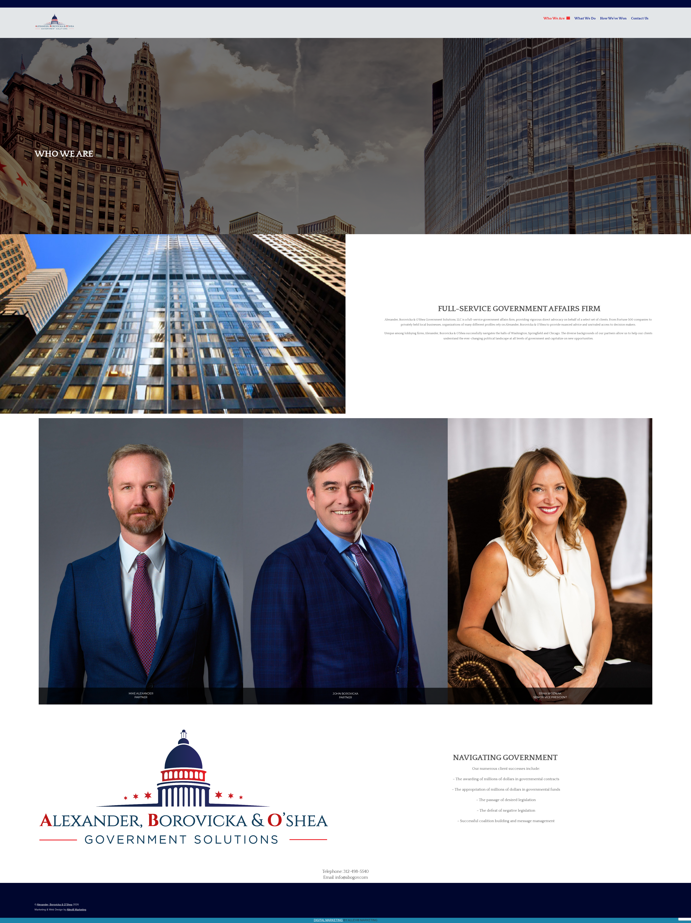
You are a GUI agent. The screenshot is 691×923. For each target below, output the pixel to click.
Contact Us (639, 18)
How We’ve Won (613, 18)
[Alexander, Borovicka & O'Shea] (55, 28)
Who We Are (554, 18)
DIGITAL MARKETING (328, 920)
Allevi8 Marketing (76, 909)
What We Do (585, 18)
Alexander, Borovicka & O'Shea (54, 904)
